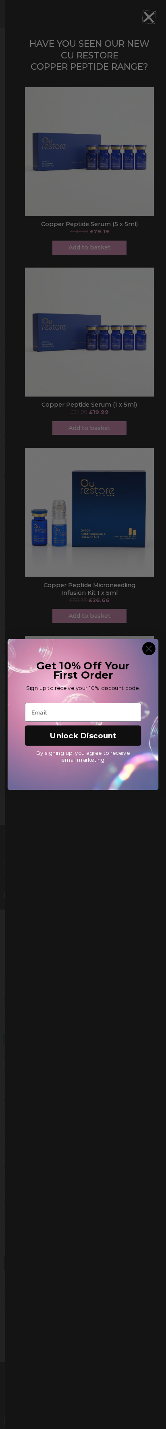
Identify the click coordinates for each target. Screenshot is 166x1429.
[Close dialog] (149, 648)
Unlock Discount (83, 735)
